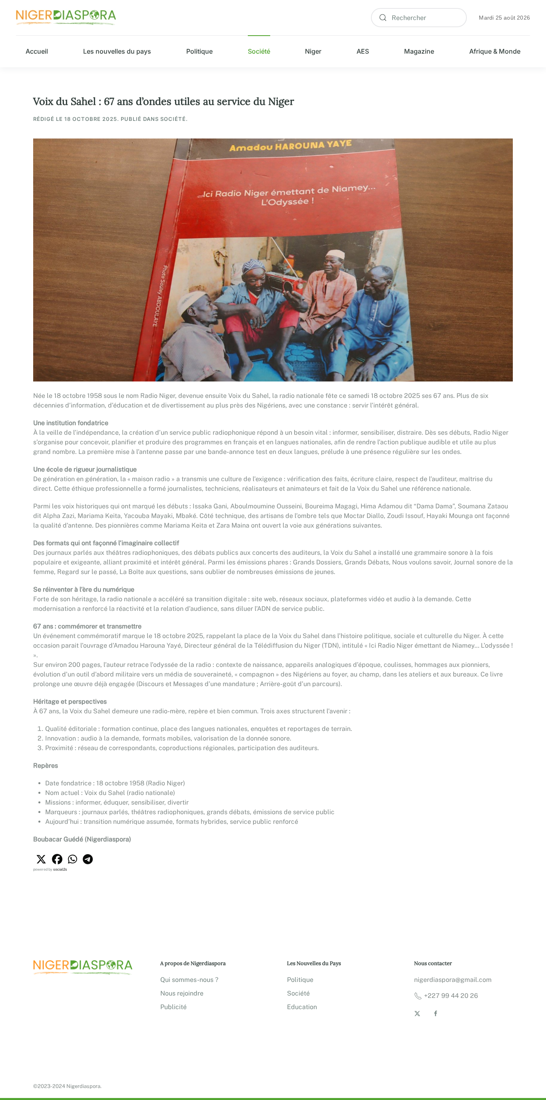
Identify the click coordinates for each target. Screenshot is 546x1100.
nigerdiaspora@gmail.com (453, 980)
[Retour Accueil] (66, 18)
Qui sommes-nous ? (189, 980)
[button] (41, 859)
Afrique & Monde (494, 51)
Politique (199, 51)
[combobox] (419, 17)
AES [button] (363, 51)
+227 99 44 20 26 (451, 996)
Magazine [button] (419, 51)
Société (259, 51)
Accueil (37, 51)
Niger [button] (313, 51)
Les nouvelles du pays (117, 51)
